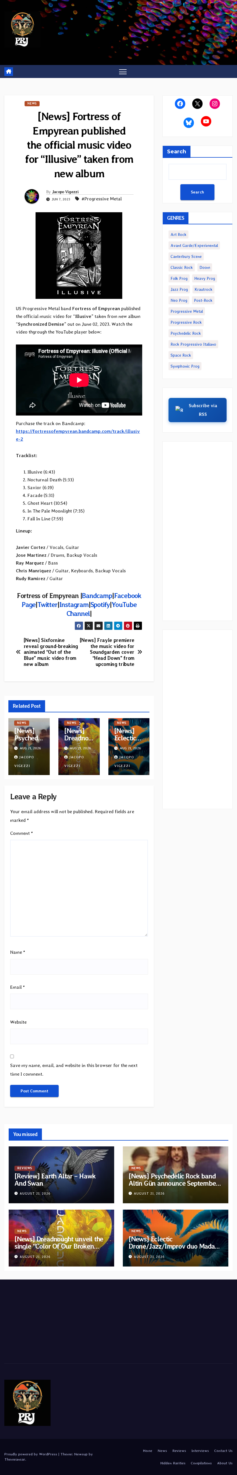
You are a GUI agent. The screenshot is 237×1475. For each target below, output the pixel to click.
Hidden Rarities (173, 1463)
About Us (225, 1463)
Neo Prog (179, 300)
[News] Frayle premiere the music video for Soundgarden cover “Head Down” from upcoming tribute (107, 652)
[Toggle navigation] (123, 71)
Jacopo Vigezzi (65, 191)
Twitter (47, 604)
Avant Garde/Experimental (194, 245)
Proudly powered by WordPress (31, 1454)
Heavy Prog (204, 278)
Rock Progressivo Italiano (193, 344)
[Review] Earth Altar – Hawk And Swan (55, 1179)
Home (147, 1450)
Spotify (100, 604)
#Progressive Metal (102, 199)
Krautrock (203, 289)
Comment (21, 833)
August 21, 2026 (35, 1193)
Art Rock (178, 234)
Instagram (74, 604)
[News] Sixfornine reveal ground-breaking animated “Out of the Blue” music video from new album (51, 652)
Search (176, 151)
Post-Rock (203, 300)
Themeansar (14, 1459)
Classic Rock (182, 267)
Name (17, 952)
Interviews (200, 1450)
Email (17, 987)
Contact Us (223, 1450)
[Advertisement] (198, 531)
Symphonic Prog (185, 366)
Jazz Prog (179, 289)
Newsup (81, 1454)
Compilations (201, 1463)
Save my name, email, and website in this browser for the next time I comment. (74, 1070)
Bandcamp (97, 595)
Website (18, 1022)
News (32, 103)
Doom (204, 267)
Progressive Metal (187, 311)
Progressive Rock (186, 322)
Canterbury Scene (186, 256)
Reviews (24, 1168)
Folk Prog (179, 278)
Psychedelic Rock (186, 333)
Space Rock (181, 355)
